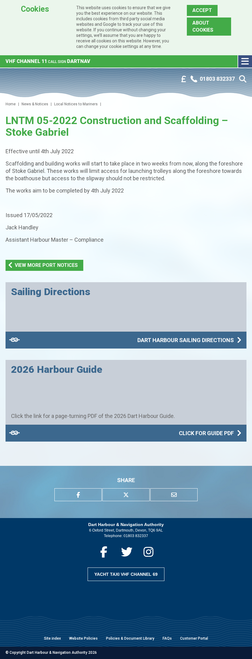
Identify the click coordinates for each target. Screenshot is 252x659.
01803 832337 (136, 536)
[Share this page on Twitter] (126, 494)
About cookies (202, 26)
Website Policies (83, 638)
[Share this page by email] (174, 494)
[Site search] (243, 79)
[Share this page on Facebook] (78, 494)
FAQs (167, 638)
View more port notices (46, 265)
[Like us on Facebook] (103, 552)
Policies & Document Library (130, 638)
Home (11, 104)
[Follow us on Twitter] (126, 552)
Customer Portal (194, 638)
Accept (202, 10)
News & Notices (35, 104)
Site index (52, 638)
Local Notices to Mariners (76, 104)
